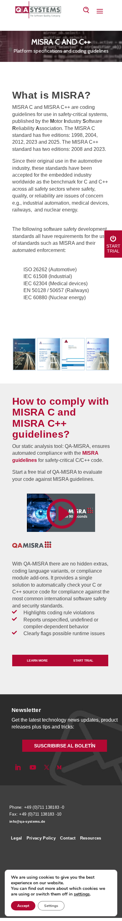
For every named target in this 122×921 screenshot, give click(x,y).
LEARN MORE (37, 660)
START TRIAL (83, 660)
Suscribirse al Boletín (64, 745)
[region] (61, 47)
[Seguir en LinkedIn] (18, 767)
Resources (90, 838)
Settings (51, 905)
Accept (23, 905)
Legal (16, 838)
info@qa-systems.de (27, 821)
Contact (67, 838)
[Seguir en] (70, 767)
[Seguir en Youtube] (33, 767)
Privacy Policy (41, 838)
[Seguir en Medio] (59, 767)
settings (82, 894)
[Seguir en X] (47, 767)
